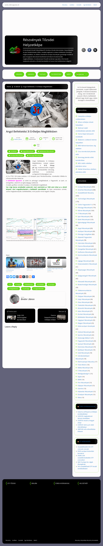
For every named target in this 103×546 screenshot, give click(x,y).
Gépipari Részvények (85, 386)
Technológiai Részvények (86, 199)
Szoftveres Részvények (85, 252)
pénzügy (26, 289)
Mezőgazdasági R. (84, 374)
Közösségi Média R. (84, 338)
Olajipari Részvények (85, 296)
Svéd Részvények (83, 353)
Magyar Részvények (84, 323)
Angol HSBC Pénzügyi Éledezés (35, 268)
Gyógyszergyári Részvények (87, 276)
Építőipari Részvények (85, 350)
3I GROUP (17, 87)
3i (10, 284)
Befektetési (29, 284)
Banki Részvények (84, 219)
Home (9, 87)
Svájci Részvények (84, 299)
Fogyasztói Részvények (85, 341)
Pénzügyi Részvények (35, 155)
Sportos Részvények (84, 335)
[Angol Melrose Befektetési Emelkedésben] (15, 262)
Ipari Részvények (83, 216)
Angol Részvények (28, 151)
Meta (79, 397)
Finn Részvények (83, 383)
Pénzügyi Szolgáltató (85, 234)
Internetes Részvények (85, 243)
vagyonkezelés (39, 289)
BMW (79, 380)
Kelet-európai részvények (86, 326)
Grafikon (72, 5)
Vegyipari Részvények (85, 320)
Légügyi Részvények (84, 261)
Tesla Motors (82, 365)
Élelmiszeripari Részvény (86, 362)
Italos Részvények (84, 311)
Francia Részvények (84, 246)
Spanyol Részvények (84, 344)
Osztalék (79, 5)
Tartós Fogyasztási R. (85, 205)
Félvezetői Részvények (85, 282)
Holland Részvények (84, 332)
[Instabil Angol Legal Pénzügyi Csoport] (56, 262)
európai (51, 284)
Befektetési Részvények (47, 151)
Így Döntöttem (87, 5)
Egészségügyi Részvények (86, 222)
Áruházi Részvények (84, 314)
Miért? (95, 5)
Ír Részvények (82, 371)
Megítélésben (14, 289)
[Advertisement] (51, 21)
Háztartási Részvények (85, 391)
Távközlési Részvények (85, 305)
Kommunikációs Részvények (87, 255)
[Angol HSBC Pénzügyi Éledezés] (36, 262)
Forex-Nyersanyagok (87, 406)
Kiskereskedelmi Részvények (87, 264)
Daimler (80, 389)
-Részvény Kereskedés (92, 540)
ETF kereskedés (84, 441)
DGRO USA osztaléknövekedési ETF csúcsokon (86, 458)
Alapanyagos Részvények (86, 270)
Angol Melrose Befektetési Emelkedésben (13, 269)
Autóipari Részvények (85, 231)
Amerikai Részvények (85, 190)
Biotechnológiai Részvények (87, 285)
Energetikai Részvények (85, 249)
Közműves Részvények (85, 347)
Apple (80, 377)
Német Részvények (84, 211)
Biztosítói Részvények (85, 308)
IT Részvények (82, 213)
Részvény (64, 5)
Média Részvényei (84, 368)
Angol (18, 284)
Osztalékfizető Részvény (86, 193)
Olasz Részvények (84, 302)
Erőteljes (41, 284)
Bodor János (18, 139)
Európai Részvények (17, 155)
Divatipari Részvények (85, 394)
